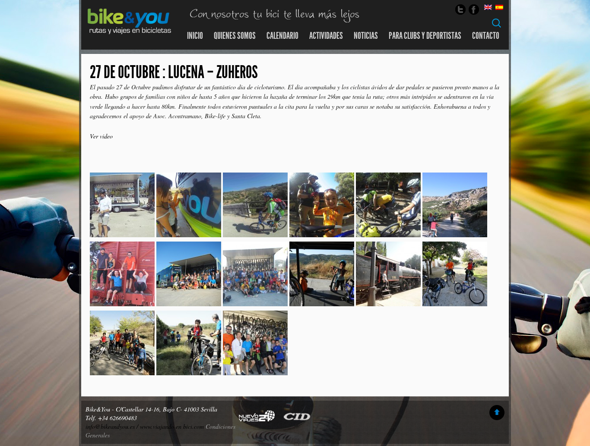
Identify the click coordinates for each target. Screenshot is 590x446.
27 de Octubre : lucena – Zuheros (174, 72)
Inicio (195, 35)
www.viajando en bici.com (172, 426)
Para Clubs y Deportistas (425, 35)
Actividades (326, 35)
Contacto (485, 35)
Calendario (282, 35)
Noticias (366, 35)
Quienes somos (235, 35)
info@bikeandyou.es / (113, 426)
